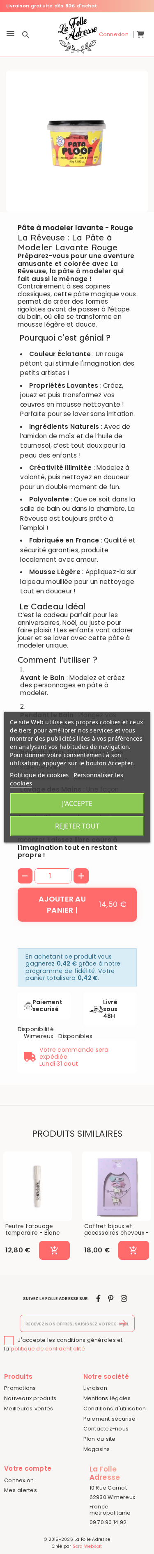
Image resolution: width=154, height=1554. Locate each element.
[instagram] (124, 1298)
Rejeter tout (77, 826)
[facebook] (98, 1298)
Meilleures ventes (28, 1408)
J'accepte (77, 803)
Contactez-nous (106, 1429)
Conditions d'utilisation (114, 1408)
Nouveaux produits (30, 1398)
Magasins (96, 1449)
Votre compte (27, 1468)
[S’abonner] (123, 1323)
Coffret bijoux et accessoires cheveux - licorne (116, 1233)
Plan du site (99, 1439)
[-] (25, 875)
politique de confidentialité (48, 1348)
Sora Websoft (87, 1546)
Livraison (95, 1388)
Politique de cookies (39, 775)
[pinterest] (110, 1298)
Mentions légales (107, 1398)
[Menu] (10, 34)
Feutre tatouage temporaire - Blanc (32, 1229)
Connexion (19, 1480)
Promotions (20, 1388)
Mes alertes (20, 1490)
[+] (81, 875)
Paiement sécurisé (109, 1419)
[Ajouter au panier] (54, 1250)
